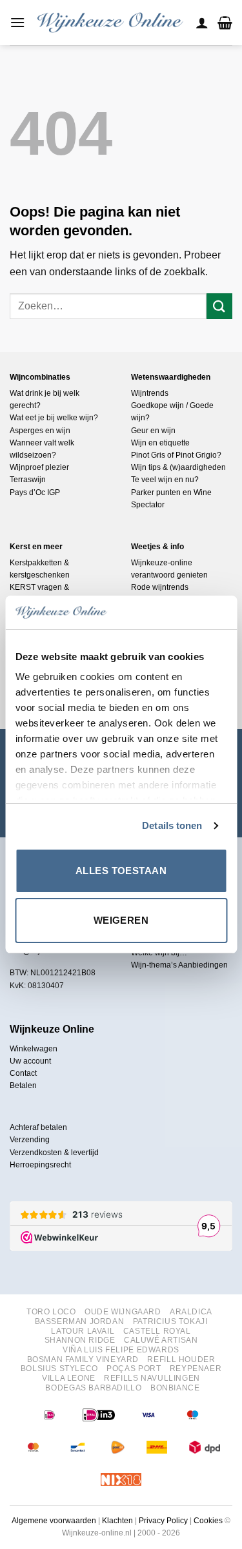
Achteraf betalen (38, 1127)
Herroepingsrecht (40, 1164)
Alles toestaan (121, 870)
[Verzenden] (219, 305)
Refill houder (181, 1359)
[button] (17, 22)
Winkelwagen (33, 1048)
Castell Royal (157, 1331)
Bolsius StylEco (59, 1368)
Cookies (208, 1520)
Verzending (30, 1139)
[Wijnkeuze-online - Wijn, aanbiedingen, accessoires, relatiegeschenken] (110, 23)
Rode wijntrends (159, 587)
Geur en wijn (153, 430)
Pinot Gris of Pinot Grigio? (176, 455)
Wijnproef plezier (39, 467)
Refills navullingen (152, 1378)
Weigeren (121, 920)
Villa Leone (69, 1378)
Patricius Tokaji (170, 1321)
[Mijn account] (202, 22)
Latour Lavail (82, 1331)
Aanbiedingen (203, 964)
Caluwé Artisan (161, 1340)
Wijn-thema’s (154, 964)
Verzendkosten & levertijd (54, 1152)
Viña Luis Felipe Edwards (121, 1349)
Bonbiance (175, 1387)
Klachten (117, 1520)
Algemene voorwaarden (54, 1520)
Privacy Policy (163, 1520)
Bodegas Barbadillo (93, 1387)
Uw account (30, 1061)
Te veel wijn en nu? (165, 479)
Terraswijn (28, 479)
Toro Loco (51, 1311)
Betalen (23, 1085)
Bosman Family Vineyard (83, 1359)
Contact (23, 1073)
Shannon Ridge (80, 1340)
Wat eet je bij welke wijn (52, 417)
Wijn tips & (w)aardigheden (178, 467)
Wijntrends (149, 393)
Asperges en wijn (40, 430)
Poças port (133, 1368)
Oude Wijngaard (123, 1311)
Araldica (191, 1311)
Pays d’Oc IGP (35, 492)
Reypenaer (196, 1368)
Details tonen (172, 825)
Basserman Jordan (80, 1321)
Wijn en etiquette (160, 442)
